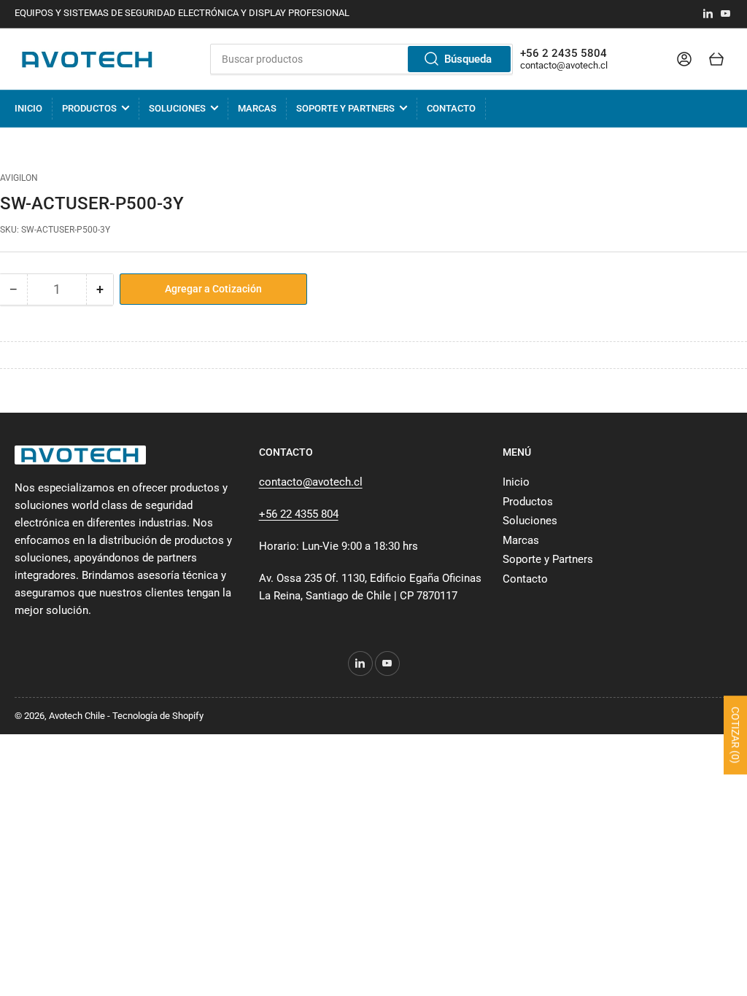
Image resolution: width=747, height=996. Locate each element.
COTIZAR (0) (735, 735)
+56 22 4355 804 (298, 514)
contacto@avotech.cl (564, 65)
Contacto (451, 108)
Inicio (28, 108)
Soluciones (177, 108)
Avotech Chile (77, 715)
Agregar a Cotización (213, 289)
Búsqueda (468, 59)
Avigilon (19, 178)
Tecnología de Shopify (158, 715)
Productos (89, 108)
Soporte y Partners (345, 108)
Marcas (257, 108)
